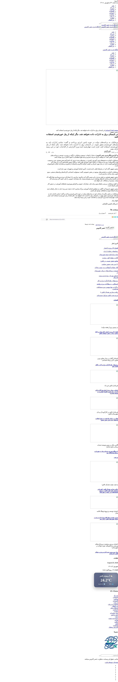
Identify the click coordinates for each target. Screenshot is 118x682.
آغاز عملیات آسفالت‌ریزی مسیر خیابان (106, 267)
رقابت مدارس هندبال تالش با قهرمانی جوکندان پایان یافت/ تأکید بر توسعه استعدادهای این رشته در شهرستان (108, 491)
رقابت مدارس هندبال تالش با (109, 292)
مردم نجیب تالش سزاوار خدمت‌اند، (107, 295)
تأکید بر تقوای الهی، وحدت (110, 258)
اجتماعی (107, 130)
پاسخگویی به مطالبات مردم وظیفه (107, 284)
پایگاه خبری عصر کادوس (110, 49)
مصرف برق (102, 213)
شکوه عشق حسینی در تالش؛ (109, 261)
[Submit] (100, 23)
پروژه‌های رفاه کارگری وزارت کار (107, 281)
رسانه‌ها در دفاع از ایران (110, 251)
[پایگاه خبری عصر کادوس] (109, 25)
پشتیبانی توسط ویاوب (111, 662)
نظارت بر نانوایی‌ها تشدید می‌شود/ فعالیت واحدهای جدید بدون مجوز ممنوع (107, 419)
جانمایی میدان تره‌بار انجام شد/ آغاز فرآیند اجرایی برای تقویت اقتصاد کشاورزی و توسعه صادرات (106, 392)
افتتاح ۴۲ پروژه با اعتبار (111, 248)
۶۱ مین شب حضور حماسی (109, 264)
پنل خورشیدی (111, 213)
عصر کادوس (107, 151)
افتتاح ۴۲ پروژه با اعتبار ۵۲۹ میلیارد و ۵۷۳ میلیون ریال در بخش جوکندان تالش (106, 332)
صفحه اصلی (114, 130)
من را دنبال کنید (100, 224)
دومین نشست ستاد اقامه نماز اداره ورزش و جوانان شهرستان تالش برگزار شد (106, 518)
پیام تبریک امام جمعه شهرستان (108, 254)
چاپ (52, 152)
